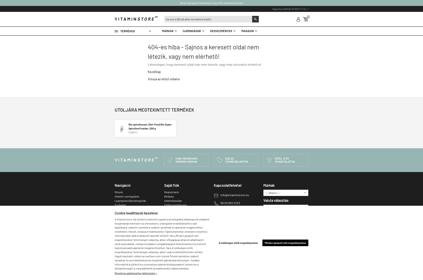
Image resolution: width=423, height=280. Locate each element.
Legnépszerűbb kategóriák (130, 200)
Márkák (169, 31)
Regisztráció (171, 192)
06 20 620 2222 (230, 203)
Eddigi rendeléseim (175, 205)
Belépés (169, 196)
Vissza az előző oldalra (164, 79)
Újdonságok (194, 31)
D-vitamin (120, 205)
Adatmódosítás (173, 200)
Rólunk (119, 192)
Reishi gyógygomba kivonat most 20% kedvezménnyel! (211, 2)
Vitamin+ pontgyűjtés (127, 196)
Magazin (249, 31)
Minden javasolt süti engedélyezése (285, 242)
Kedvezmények (223, 31)
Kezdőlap (154, 72)
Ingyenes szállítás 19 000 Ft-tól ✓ (290, 8)
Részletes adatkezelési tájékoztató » (136, 273)
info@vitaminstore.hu (234, 195)
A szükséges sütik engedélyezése (238, 242)
